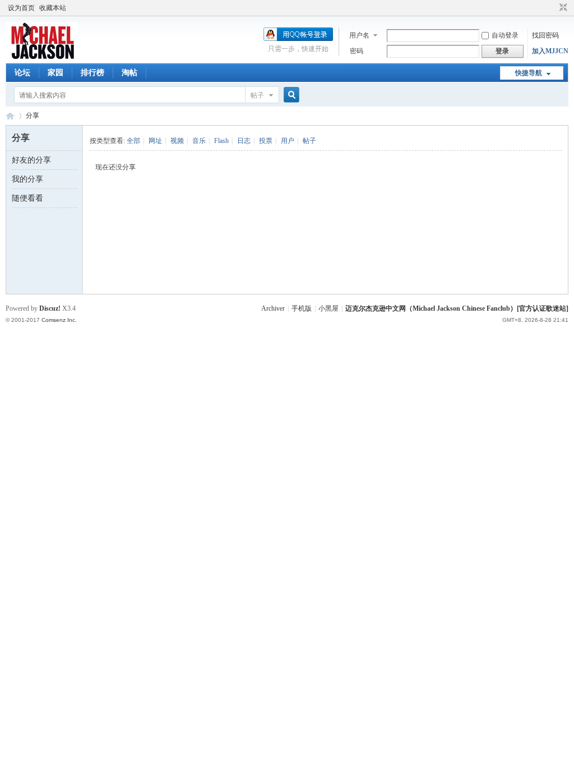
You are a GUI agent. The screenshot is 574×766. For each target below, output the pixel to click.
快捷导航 (528, 73)
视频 (177, 141)
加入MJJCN (550, 51)
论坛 (22, 72)
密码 (356, 51)
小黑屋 (328, 308)
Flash (221, 141)
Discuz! (50, 308)
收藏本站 (52, 8)
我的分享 (27, 179)
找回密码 (545, 35)
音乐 (199, 141)
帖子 (257, 95)
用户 (287, 141)
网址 (155, 141)
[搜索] (289, 95)
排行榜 (92, 72)
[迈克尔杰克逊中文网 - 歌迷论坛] (42, 57)
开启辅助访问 (553, 8)
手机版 (301, 308)
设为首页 (21, 8)
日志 (244, 141)
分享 (32, 115)
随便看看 (27, 198)
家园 (55, 72)
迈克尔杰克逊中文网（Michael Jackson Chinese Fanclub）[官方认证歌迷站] (456, 308)
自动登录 (505, 35)
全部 (133, 141)
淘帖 (129, 72)
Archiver (273, 308)
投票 (265, 141)
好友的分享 (31, 160)
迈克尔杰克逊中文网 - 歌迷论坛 (10, 116)
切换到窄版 (562, 8)
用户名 (359, 35)
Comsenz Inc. (59, 320)
